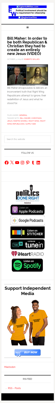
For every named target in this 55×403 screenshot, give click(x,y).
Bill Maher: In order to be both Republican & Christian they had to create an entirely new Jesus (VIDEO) (27, 46)
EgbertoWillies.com (27, 12)
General (23, 115)
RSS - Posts (14, 388)
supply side (30, 124)
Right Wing (34, 121)
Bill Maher (25, 118)
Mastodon (9, 367)
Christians (36, 118)
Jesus (9, 121)
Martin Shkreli (20, 121)
